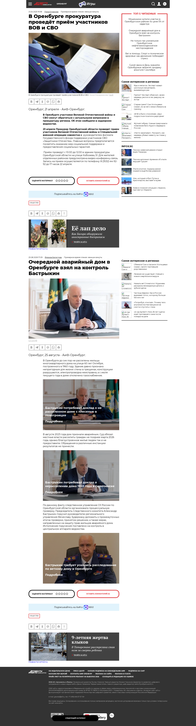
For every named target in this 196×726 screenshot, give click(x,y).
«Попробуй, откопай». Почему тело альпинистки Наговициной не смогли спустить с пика (150, 304)
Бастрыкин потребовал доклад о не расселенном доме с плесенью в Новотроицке (73, 411)
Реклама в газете (123, 674)
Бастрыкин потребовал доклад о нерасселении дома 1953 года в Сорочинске (80, 484)
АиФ (111, 95)
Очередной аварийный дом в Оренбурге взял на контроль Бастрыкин (144, 33)
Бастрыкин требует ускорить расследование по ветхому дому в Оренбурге (80, 567)
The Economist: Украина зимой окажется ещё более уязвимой (147, 170)
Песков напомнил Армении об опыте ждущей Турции (149, 160)
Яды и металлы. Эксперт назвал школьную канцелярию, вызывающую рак (148, 87)
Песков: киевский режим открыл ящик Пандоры (147, 151)
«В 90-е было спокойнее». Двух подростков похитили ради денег (149, 115)
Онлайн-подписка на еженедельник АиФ (106, 671)
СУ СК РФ (33, 341)
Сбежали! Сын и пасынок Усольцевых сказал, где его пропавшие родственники (150, 266)
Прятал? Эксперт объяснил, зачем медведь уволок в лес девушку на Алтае (149, 97)
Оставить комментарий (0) (98, 181)
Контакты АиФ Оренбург (81, 674)
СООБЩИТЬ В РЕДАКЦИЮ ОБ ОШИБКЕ (118, 677)
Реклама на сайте (103, 674)
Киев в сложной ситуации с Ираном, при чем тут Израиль (149, 189)
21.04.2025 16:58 (35, 12)
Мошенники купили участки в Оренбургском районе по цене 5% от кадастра (144, 21)
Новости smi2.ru (38, 248)
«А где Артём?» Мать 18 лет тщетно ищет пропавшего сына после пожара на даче (149, 314)
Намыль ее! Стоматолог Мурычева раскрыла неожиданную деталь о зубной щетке (149, 285)
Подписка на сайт (136, 671)
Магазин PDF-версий (58, 674)
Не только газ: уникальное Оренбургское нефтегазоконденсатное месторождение (145, 44)
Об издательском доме (59, 671)
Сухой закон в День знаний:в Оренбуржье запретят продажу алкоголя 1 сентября (144, 67)
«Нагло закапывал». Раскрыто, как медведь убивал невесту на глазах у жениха (150, 135)
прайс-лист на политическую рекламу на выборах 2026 (74, 677)
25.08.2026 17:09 (35, 257)
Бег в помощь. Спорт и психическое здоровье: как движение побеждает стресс (144, 56)
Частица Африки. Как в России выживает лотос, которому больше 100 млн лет (149, 295)
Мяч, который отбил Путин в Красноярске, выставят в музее (147, 179)
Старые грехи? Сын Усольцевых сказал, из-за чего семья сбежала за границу (150, 106)
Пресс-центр (78, 671)
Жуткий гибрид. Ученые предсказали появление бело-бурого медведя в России (150, 125)
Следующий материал (75, 718)
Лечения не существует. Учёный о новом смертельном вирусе (149, 275)
